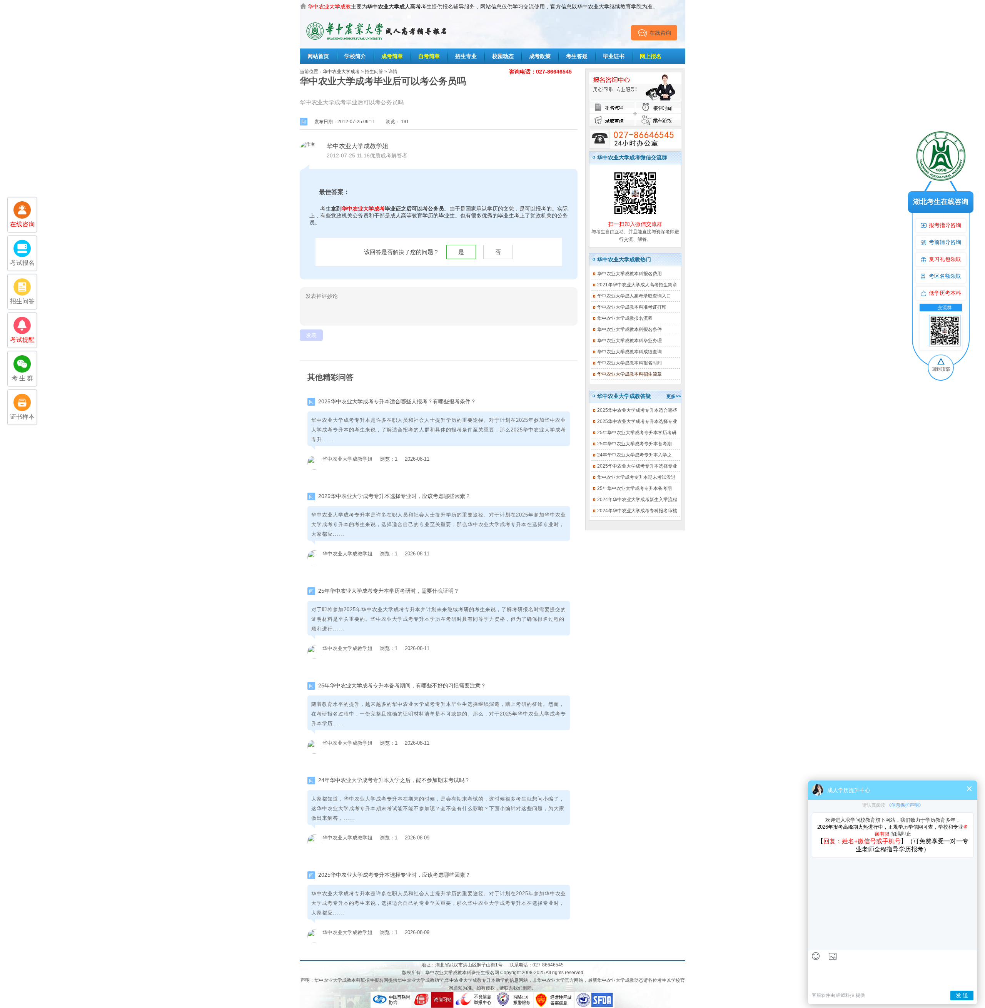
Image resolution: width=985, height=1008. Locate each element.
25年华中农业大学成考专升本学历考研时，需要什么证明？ (388, 591)
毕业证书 (613, 56)
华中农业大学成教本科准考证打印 (631, 307)
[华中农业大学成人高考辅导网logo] (377, 20)
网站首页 (318, 56)
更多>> (673, 396)
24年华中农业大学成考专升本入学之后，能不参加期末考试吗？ (394, 780)
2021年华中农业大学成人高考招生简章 (637, 285)
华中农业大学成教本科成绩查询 (629, 351)
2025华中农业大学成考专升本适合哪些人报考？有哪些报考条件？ (397, 401)
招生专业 (466, 56)
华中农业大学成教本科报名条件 (629, 329)
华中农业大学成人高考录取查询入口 (634, 296)
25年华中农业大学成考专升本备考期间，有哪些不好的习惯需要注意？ (402, 685)
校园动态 (503, 56)
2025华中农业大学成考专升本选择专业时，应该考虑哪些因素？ (394, 496)
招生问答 (374, 71)
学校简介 (355, 56)
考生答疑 (577, 56)
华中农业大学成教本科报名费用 (629, 273)
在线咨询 (660, 33)
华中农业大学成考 (341, 71)
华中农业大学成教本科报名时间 (629, 363)
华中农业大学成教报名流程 (625, 318)
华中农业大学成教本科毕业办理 (629, 340)
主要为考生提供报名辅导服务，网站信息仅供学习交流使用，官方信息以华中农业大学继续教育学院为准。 (483, 6)
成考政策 (540, 56)
